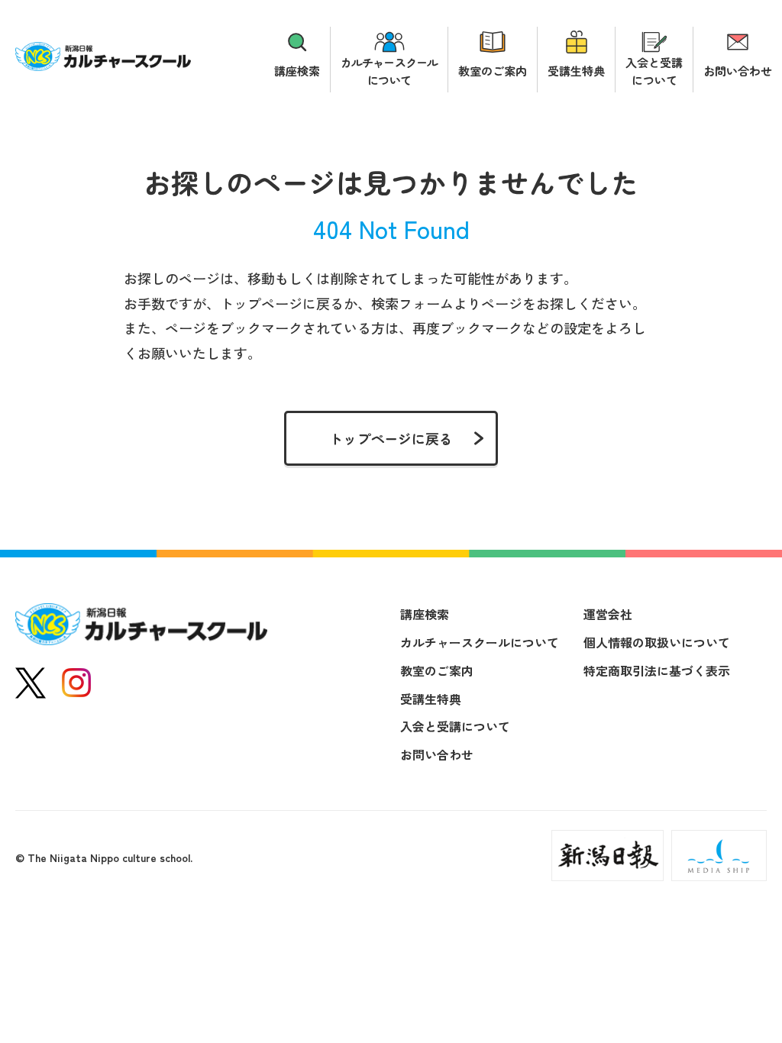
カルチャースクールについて (389, 71)
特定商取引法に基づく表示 (656, 670)
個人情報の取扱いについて (656, 642)
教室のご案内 (492, 71)
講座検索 (297, 71)
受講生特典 (576, 71)
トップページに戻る (391, 438)
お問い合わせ (737, 71)
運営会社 (607, 614)
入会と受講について (654, 71)
